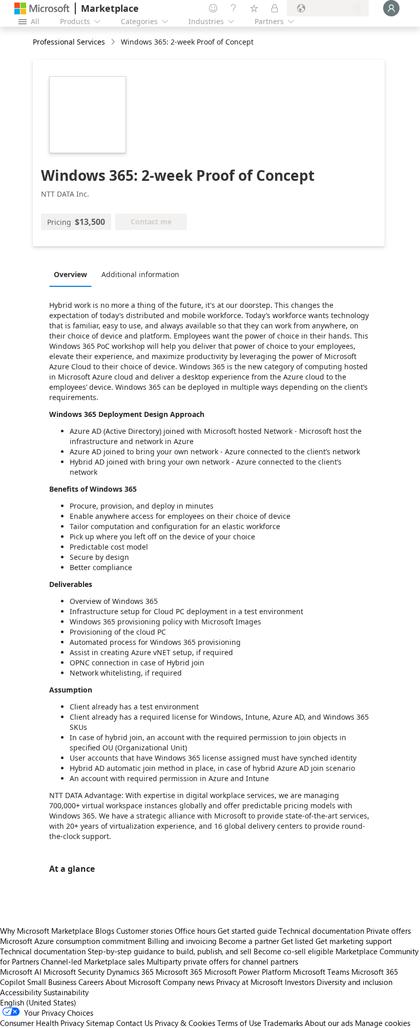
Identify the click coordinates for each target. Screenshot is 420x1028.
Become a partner (249, 941)
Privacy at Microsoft (249, 982)
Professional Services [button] (69, 42)
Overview (70, 274)
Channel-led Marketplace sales (92, 961)
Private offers (388, 931)
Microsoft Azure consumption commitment (74, 941)
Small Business (51, 982)
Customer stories (144, 931)
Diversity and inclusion (354, 982)
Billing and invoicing (182, 941)
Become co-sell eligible (293, 951)
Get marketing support (354, 941)
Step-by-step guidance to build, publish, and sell (169, 951)
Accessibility (20, 992)
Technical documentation (321, 931)
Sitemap (100, 1023)
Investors (299, 982)
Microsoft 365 (179, 972)
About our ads (329, 1023)
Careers (90, 982)
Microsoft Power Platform (247, 972)
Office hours (195, 931)
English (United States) (38, 1002)
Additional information (140, 274)
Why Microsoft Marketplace (46, 931)
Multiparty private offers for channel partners (222, 961)
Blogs (104, 931)
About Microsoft (133, 982)
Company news (188, 982)
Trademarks (283, 1023)
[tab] (73, 274)
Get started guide (247, 931)
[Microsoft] (42, 8)
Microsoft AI (20, 972)
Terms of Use (239, 1023)
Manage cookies (382, 1023)
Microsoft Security (74, 972)
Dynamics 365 (130, 972)
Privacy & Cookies (185, 1023)
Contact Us (134, 1023)
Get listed (297, 941)
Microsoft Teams (321, 972)
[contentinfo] (114, 42)
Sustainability (66, 992)
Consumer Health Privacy (42, 1023)
